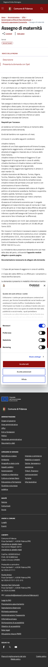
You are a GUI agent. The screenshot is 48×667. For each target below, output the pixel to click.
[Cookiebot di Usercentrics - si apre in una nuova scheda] (29, 285)
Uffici (24, 17)
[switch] (42, 333)
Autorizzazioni (7, 470)
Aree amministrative (9, 424)
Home (3, 17)
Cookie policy (41, 656)
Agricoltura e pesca (9, 455)
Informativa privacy (9, 618)
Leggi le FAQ (6, 600)
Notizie (4, 502)
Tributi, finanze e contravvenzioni (31, 472)
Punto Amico (6, 574)
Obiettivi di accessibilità (10, 626)
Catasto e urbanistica (9, 474)
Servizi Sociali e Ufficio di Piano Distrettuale (16, 19)
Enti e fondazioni (8, 432)
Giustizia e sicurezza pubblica (9, 487)
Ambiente (5, 459)
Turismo (28, 478)
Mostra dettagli (35, 356)
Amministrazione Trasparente (13, 615)
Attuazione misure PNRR (11, 633)
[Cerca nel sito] (42, 8)
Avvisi (3, 509)
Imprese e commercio (33, 455)
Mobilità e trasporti (32, 459)
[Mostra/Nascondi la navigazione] (2, 8)
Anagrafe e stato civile (10, 463)
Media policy (16, 659)
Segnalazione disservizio (11, 607)
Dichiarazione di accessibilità (12, 622)
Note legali (5, 630)
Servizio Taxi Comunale (10, 585)
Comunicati (5, 505)
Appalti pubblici (7, 467)
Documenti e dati (8, 443)
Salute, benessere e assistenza (32, 465)
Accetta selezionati (24, 371)
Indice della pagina (10, 53)
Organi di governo (8, 420)
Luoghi (4, 522)
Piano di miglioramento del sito (13, 656)
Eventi (4, 526)
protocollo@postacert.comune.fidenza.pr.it (22, 595)
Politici (4, 435)
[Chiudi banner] (44, 285)
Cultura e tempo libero (10, 478)
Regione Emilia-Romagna (12, 2)
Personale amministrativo (11, 439)
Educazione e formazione (11, 482)
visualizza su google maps (11, 544)
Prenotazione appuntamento (12, 604)
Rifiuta (24, 379)
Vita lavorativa (30, 482)
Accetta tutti (24, 364)
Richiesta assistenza (9, 611)
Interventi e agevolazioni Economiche (14, 22)
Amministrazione (14, 17)
